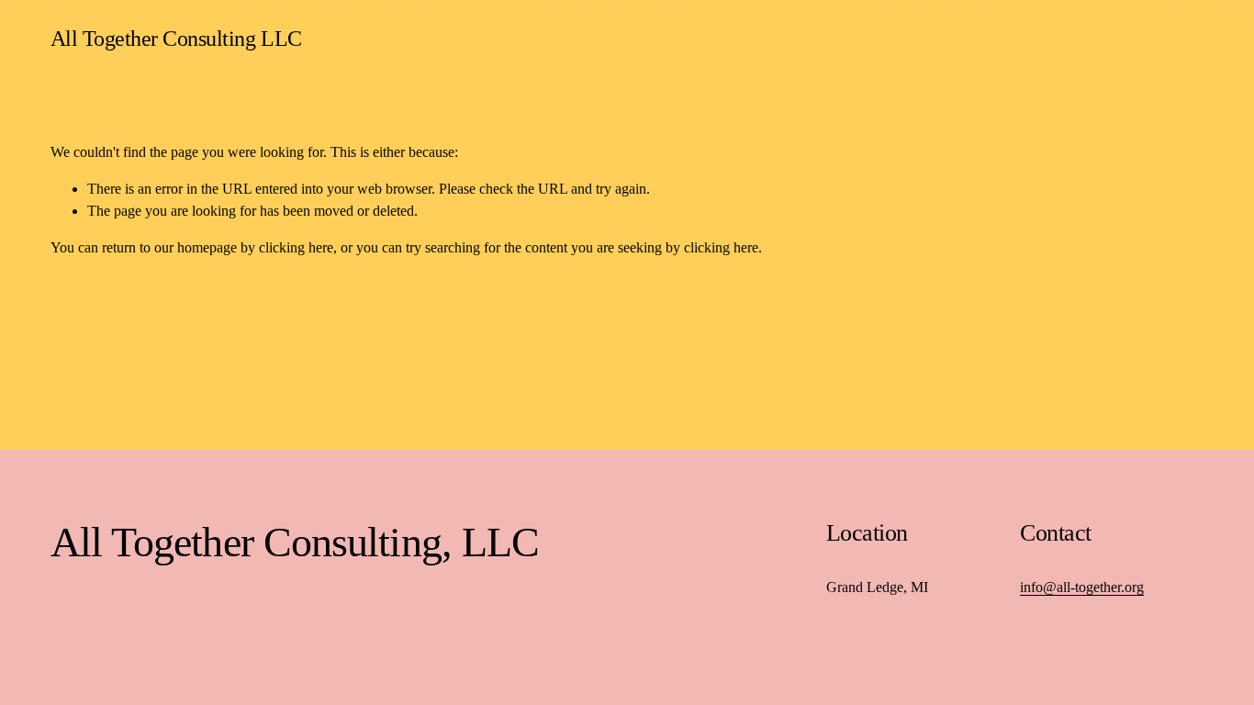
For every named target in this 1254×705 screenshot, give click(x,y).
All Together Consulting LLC (176, 38)
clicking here (296, 247)
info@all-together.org (1082, 587)
